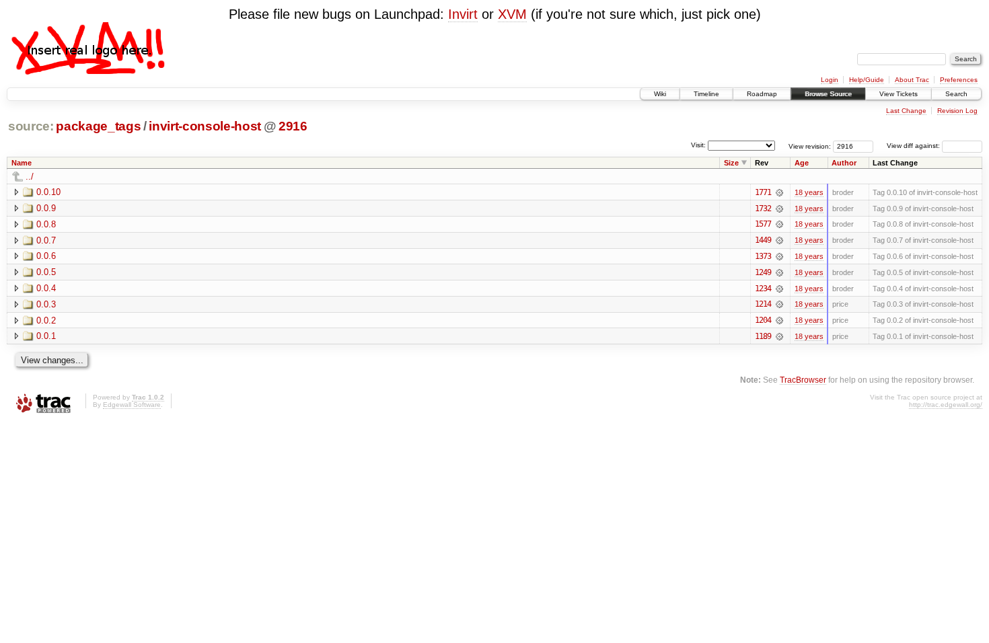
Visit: (698, 145)
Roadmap (762, 94)
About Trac (912, 79)
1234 (763, 288)
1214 (763, 304)
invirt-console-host (205, 126)
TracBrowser (803, 379)
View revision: (810, 145)
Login (829, 79)
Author (844, 163)
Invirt (463, 14)
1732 (763, 208)
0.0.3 (46, 304)
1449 (763, 240)
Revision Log (957, 110)
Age (802, 163)
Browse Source (828, 94)
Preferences (959, 79)
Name (21, 163)
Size (731, 163)
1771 (763, 192)
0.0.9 (46, 208)
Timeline (706, 94)
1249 (763, 272)
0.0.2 (46, 320)
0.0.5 (46, 272)
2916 (293, 126)
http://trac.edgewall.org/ (945, 404)
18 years (809, 192)
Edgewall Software (132, 404)
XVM (512, 14)
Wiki (660, 94)
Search (956, 94)
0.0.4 (46, 288)
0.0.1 (46, 336)
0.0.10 (48, 192)
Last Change (906, 110)
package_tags (98, 126)
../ (30, 177)
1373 (763, 256)
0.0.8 (46, 224)
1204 (763, 320)
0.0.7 (46, 240)
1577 (763, 224)
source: (31, 126)
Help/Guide (866, 79)
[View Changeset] (779, 192)
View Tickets (898, 94)
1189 (763, 336)
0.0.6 (46, 256)
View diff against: (914, 145)
